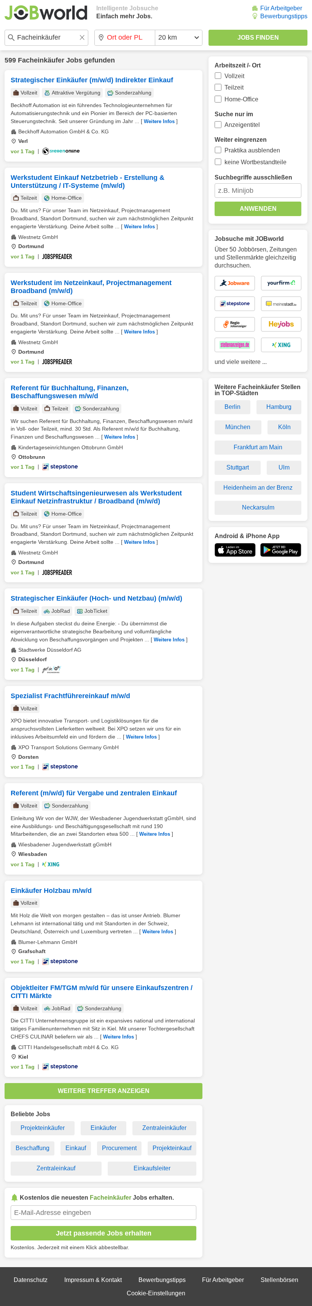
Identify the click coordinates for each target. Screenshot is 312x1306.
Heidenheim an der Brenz (258, 487)
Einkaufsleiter (152, 1168)
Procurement (119, 1148)
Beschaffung (32, 1148)
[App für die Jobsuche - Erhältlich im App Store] (235, 550)
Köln (284, 427)
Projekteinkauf (172, 1148)
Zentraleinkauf (56, 1168)
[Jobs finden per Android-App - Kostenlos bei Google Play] (280, 550)
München (237, 427)
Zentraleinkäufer (164, 1128)
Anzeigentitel (242, 125)
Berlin (232, 407)
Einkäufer (103, 1128)
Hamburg (278, 407)
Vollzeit (234, 76)
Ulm (284, 467)
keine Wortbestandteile (255, 162)
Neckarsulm (258, 507)
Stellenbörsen (279, 1280)
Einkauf (75, 1148)
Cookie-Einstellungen (156, 1293)
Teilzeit (234, 87)
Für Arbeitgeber (281, 8)
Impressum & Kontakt (93, 1280)
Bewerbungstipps (283, 16)
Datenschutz (31, 1280)
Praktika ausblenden (252, 150)
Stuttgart (237, 467)
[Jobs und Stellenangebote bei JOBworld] (46, 12)
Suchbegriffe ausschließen (253, 177)
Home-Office (241, 99)
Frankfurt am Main (258, 447)
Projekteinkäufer (43, 1128)
